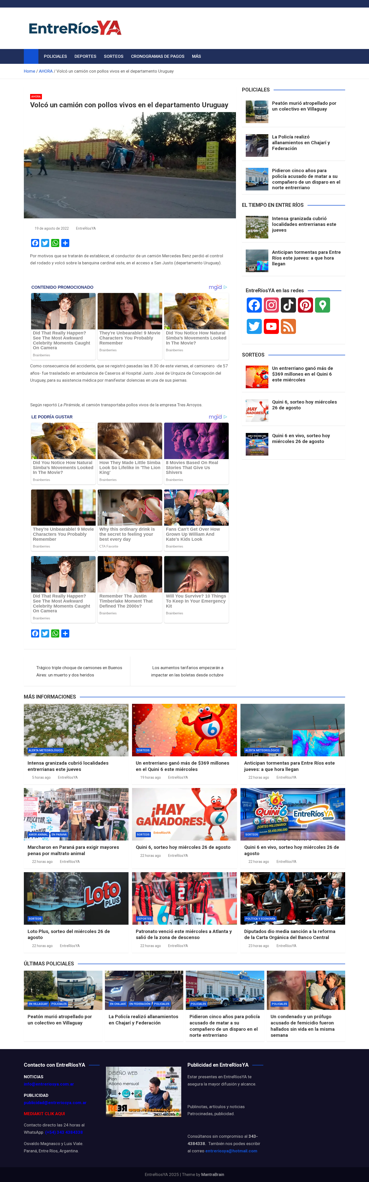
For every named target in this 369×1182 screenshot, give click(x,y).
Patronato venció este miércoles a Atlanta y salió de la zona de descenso (184, 934)
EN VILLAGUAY (38, 1004)
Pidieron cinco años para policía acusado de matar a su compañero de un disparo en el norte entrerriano (306, 179)
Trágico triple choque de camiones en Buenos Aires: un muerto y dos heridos (79, 671)
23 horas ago (259, 946)
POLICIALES (55, 56)
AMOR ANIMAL (38, 834)
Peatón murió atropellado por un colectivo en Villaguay (304, 106)
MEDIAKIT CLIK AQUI (44, 1113)
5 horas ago (41, 777)
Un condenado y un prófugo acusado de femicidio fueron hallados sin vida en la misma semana (303, 1026)
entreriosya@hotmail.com (231, 1150)
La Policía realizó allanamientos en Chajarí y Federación (301, 142)
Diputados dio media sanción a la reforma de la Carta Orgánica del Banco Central (289, 934)
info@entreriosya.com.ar (49, 1084)
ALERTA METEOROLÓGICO (46, 750)
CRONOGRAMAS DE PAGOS (157, 56)
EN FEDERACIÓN (140, 1004)
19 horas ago (150, 777)
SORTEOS (114, 56)
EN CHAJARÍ (118, 1004)
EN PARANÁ (59, 834)
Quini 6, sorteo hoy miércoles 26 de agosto (304, 405)
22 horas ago (259, 777)
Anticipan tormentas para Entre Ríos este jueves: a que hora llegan (306, 258)
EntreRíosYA (86, 228)
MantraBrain (212, 1174)
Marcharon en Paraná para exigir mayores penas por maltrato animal (73, 850)
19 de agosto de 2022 (52, 228)
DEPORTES (85, 56)
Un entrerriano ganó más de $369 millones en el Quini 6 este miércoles (302, 374)
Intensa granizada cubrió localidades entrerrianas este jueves (304, 224)
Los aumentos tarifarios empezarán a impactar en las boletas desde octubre (187, 671)
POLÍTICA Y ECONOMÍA (260, 918)
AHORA (36, 96)
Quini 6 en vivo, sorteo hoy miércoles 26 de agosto (301, 438)
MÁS (196, 56)
